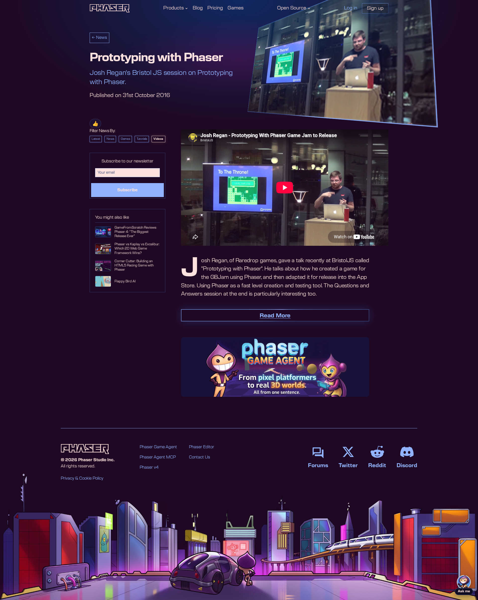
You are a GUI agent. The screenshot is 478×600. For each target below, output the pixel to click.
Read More (275, 315)
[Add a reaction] (95, 123)
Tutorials (142, 139)
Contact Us (199, 457)
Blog (198, 8)
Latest (96, 139)
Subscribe (127, 190)
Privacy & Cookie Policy (82, 478)
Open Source (291, 8)
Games (235, 8)
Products (173, 8)
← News (99, 38)
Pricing (215, 8)
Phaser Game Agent (158, 447)
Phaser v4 (149, 467)
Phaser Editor (201, 447)
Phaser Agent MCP (158, 457)
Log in (350, 8)
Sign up (375, 8)
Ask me (464, 591)
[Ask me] (464, 582)
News (110, 139)
